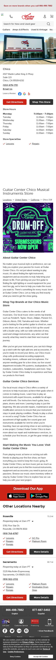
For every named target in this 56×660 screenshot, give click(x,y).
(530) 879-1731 (10, 85)
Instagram (26, 631)
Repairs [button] (9, 541)
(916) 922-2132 (10, 579)
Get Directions (14, 102)
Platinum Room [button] (39, 541)
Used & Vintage (39, 29)
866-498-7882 (15, 609)
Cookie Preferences (16, 652)
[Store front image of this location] (28, 48)
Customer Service (21, 626)
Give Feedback (46, 631)
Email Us (7, 89)
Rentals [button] (9, 544)
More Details (41, 551)
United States (21, 200)
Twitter (12, 631)
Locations (7, 200)
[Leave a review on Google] (25, 95)
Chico (6, 69)
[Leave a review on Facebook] (20, 95)
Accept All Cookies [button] (40, 656)
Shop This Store (41, 102)
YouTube (19, 631)
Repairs (35, 143)
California (35, 200)
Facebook (5, 631)
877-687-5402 (41, 609)
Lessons (10, 143)
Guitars (6, 29)
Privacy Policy (28, 642)
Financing (35, 626)
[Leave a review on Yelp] (29, 95)
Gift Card (5, 626)
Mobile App (49, 626)
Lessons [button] (10, 538)
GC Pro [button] (35, 538)
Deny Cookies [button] (15, 656)
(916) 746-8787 (10, 533)
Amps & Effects (20, 29)
